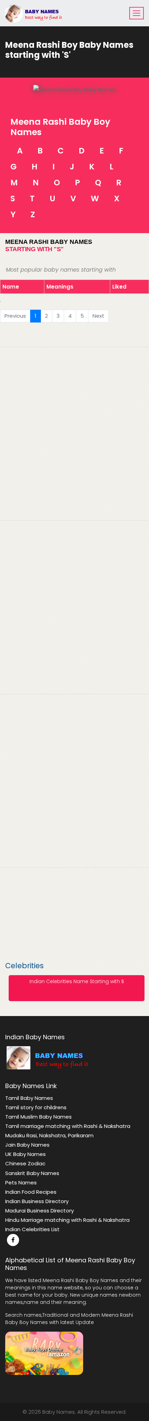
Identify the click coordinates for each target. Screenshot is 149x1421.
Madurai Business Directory (39, 1210)
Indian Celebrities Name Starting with (76, 981)
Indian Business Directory (37, 1201)
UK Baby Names (25, 1154)
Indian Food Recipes (30, 1191)
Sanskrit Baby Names (32, 1173)
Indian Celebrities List (32, 1229)
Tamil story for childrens (36, 1107)
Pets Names (21, 1182)
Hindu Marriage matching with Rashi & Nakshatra (67, 1220)
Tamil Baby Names (29, 1098)
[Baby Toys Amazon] (44, 1352)
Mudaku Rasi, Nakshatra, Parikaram (49, 1135)
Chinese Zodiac (25, 1163)
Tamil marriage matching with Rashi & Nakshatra (67, 1126)
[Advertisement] (74, 642)
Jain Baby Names (27, 1144)
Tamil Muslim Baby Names (38, 1116)
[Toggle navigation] (136, 13)
